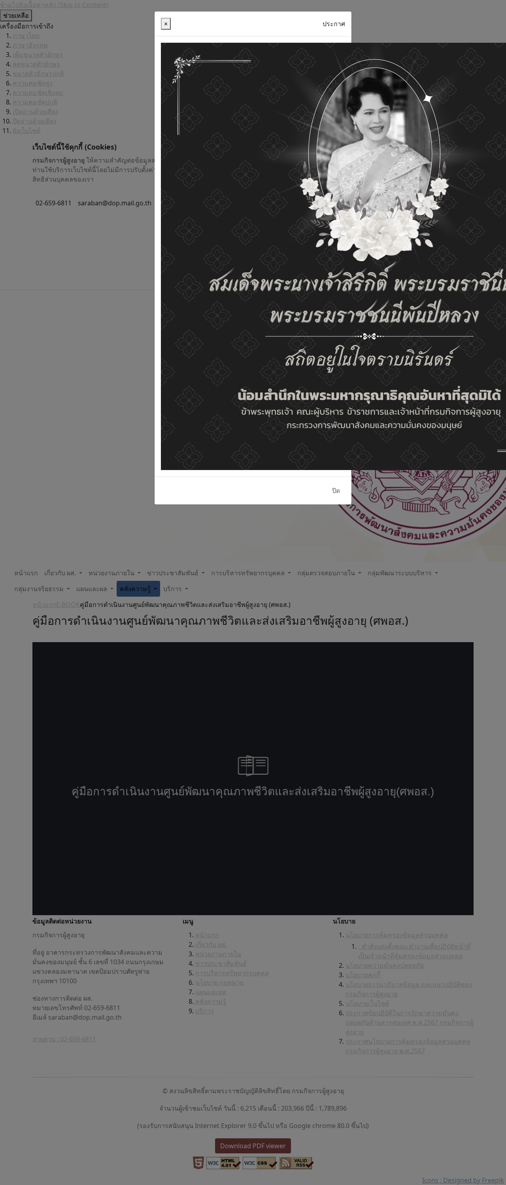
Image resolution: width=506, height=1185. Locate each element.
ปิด (336, 490)
